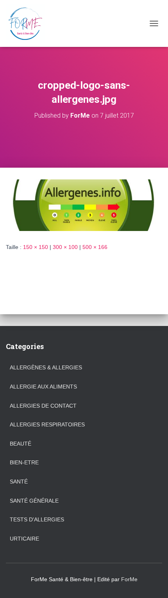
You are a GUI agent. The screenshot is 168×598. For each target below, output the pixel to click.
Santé (19, 481)
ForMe (129, 579)
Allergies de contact (43, 406)
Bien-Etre (24, 462)
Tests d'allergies (37, 519)
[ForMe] (28, 23)
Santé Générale (34, 501)
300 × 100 (65, 247)
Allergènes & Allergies (46, 367)
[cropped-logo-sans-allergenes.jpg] (84, 205)
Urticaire (24, 538)
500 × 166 (94, 247)
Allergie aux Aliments (43, 386)
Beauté (20, 443)
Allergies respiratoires (47, 424)
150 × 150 (35, 247)
